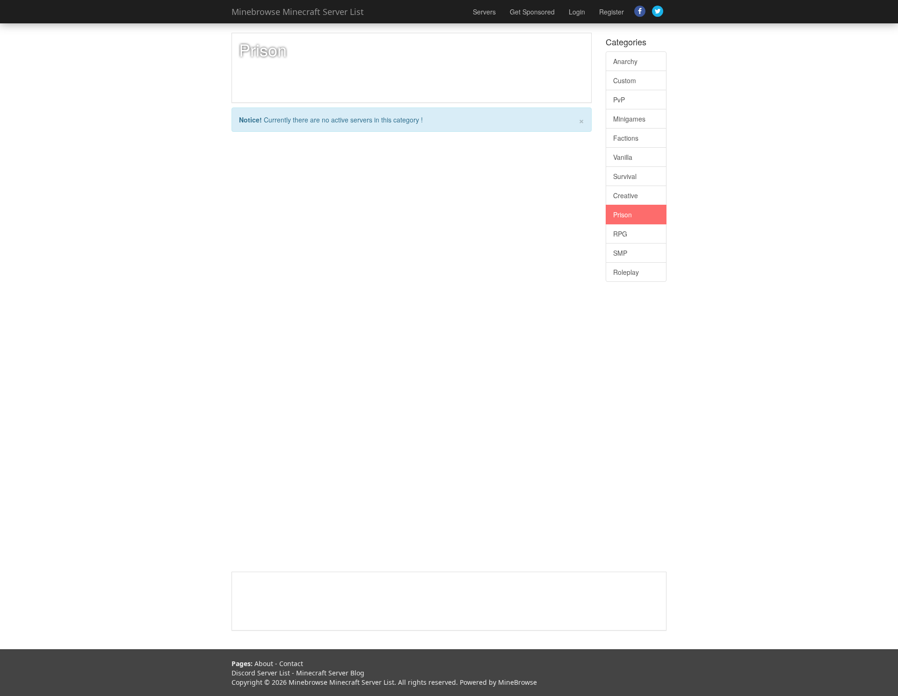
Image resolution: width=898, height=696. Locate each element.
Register (611, 11)
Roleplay (626, 272)
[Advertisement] (636, 431)
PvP (619, 99)
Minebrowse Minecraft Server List (298, 11)
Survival (625, 176)
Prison (622, 214)
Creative (625, 195)
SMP (620, 253)
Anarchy (625, 61)
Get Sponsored (532, 11)
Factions (625, 138)
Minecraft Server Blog (330, 672)
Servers (484, 11)
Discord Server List (261, 672)
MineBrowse (517, 682)
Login (577, 11)
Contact (291, 663)
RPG (620, 233)
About (263, 663)
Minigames (629, 118)
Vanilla (622, 157)
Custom (624, 80)
